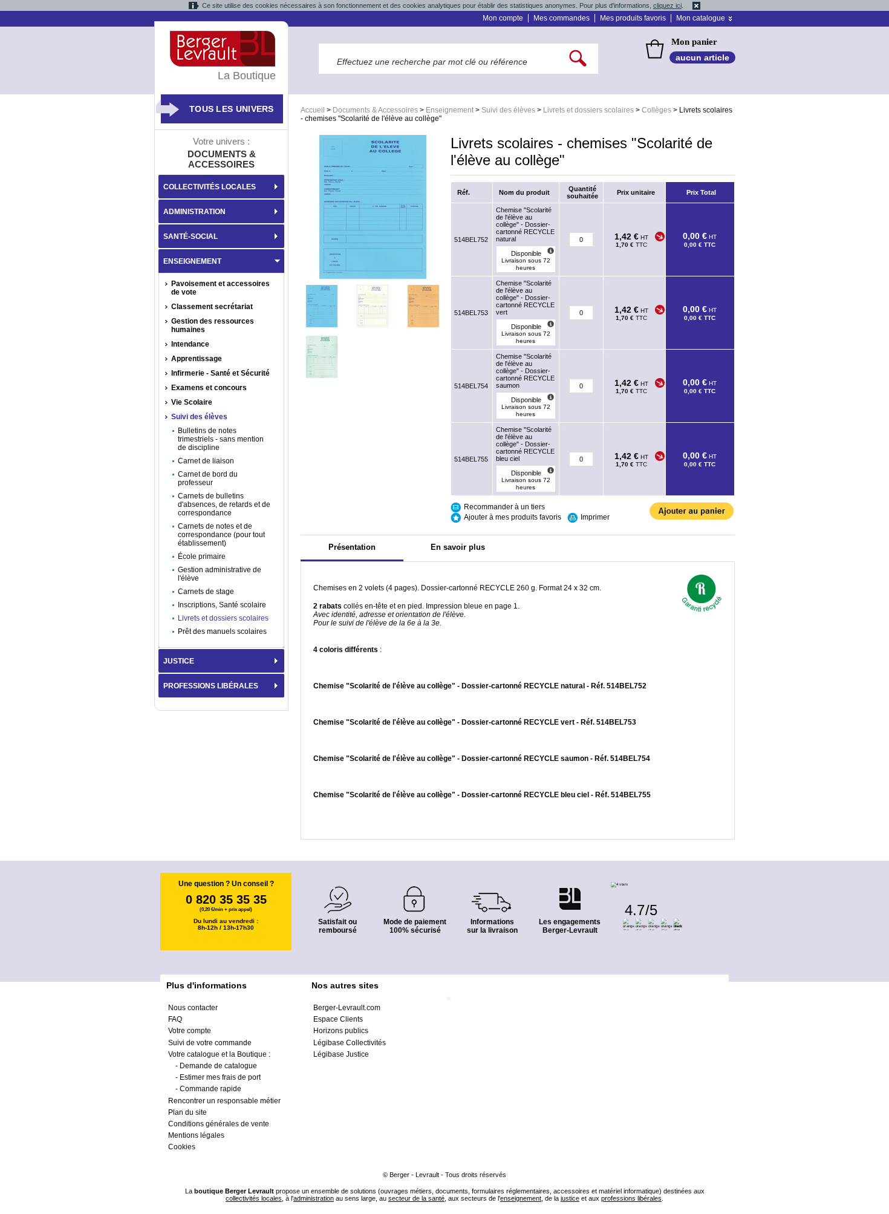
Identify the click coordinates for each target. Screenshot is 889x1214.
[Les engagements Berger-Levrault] (569, 892)
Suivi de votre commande (210, 1043)
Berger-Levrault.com (346, 1008)
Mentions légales (196, 1135)
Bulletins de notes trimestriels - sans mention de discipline (221, 439)
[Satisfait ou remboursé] (337, 892)
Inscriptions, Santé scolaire (222, 605)
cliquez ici (667, 5)
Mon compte (503, 18)
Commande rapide (210, 1089)
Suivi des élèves (508, 110)
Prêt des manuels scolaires (222, 631)
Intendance (190, 344)
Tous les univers (231, 109)
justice (570, 1198)
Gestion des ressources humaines (212, 325)
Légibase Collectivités (349, 1043)
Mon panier (694, 42)
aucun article (702, 57)
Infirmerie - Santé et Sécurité (220, 373)
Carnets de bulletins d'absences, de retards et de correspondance (224, 504)
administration (313, 1198)
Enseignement (450, 110)
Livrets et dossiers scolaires (588, 110)
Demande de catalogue (218, 1066)
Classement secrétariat (212, 306)
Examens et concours (209, 387)
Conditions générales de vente (218, 1124)
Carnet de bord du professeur (208, 478)
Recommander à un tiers (504, 507)
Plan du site (187, 1112)
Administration (194, 211)
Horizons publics (340, 1030)
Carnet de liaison (206, 461)
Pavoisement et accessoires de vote (220, 287)
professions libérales (631, 1198)
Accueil (313, 110)
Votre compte (189, 1030)
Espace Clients (338, 1019)
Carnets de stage (206, 591)
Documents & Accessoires (375, 110)
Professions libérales (210, 686)
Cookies (181, 1147)
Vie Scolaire (191, 402)
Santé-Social (190, 236)
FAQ (175, 1019)
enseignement (520, 1198)
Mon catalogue (700, 18)
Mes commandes (561, 18)
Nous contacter (193, 1008)
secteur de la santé (416, 1198)
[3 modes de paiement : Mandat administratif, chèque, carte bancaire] (415, 895)
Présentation (352, 547)
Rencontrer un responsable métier (224, 1101)
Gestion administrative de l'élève (219, 574)
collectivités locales (254, 1198)
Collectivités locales (209, 187)
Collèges (656, 110)
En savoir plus (458, 547)
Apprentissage (196, 358)
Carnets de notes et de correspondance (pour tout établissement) (221, 534)
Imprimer (595, 517)
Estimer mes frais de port (220, 1077)
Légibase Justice (341, 1054)
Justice (178, 661)
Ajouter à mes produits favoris (512, 517)
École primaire (202, 556)
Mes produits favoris (633, 18)
